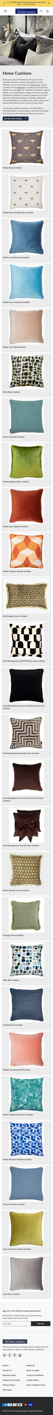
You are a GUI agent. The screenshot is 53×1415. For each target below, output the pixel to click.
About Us (30, 1365)
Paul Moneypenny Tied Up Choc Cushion (21, 845)
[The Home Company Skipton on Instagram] (15, 1356)
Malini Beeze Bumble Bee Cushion (18, 212)
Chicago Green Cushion (13, 935)
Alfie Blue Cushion (11, 980)
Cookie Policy (32, 1380)
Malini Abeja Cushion (12, 167)
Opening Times (9, 1375)
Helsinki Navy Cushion (13, 1025)
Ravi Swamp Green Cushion (15, 616)
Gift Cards (7, 1390)
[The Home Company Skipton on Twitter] (4, 1356)
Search (6, 1365)
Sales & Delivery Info (35, 1385)
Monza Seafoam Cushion (14, 437)
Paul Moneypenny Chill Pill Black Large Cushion (24, 661)
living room (35, 85)
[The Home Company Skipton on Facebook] (9, 1356)
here (22, 4)
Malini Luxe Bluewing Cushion (16, 257)
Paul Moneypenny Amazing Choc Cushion (21, 753)
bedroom (21, 87)
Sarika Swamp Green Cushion (16, 890)
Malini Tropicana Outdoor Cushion (18, 1114)
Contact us (7, 1370)
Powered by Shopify (36, 1411)
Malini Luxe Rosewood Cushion (16, 1069)
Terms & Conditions (35, 1375)
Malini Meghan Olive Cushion (16, 481)
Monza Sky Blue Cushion (14, 1204)
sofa (19, 90)
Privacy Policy (9, 1385)
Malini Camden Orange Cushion (17, 571)
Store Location (32, 1370)
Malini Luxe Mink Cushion (14, 347)
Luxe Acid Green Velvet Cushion (17, 1249)
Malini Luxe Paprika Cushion (15, 526)
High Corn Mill (21, 1349)
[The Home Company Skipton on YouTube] (20, 1356)
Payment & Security (11, 1380)
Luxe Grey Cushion (11, 1294)
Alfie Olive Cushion (11, 392)
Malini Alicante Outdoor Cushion (17, 1159)
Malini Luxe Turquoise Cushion (16, 302)
